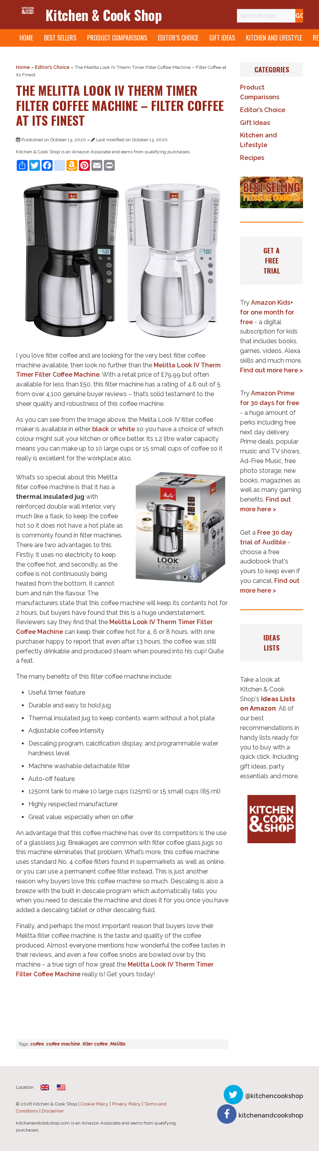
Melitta (117, 1044)
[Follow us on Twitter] (233, 1094)
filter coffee (95, 1044)
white (126, 429)
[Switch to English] (61, 1087)
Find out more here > (271, 370)
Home (26, 37)
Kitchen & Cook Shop (103, 14)
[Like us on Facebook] (227, 1114)
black (100, 429)
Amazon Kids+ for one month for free (267, 312)
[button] (271, 192)
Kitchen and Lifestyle (274, 37)
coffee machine (63, 1044)
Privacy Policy (126, 1104)
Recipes (252, 157)
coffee (37, 1044)
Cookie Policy (95, 1104)
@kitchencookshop (274, 1096)
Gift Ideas (222, 37)
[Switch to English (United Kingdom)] (45, 1087)
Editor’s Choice (178, 37)
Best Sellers (60, 37)
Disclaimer (53, 1111)
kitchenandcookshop (270, 1115)
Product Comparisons (117, 37)
